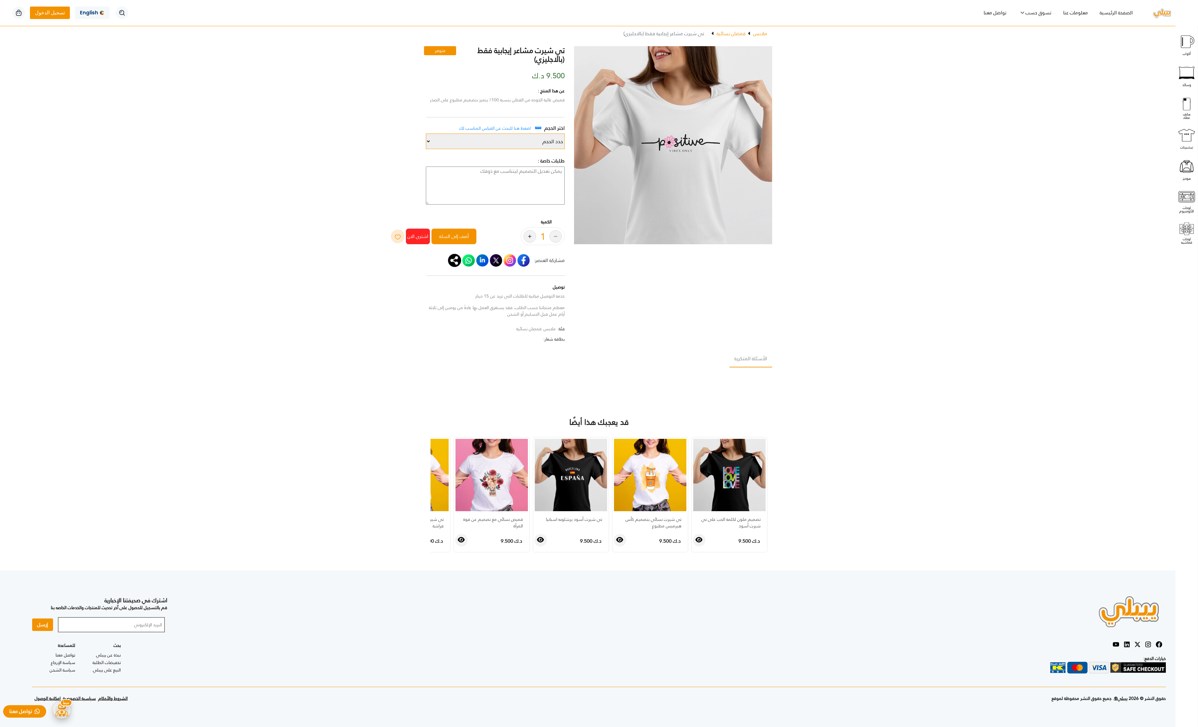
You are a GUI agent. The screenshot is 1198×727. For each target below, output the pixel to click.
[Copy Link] (454, 260)
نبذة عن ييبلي (108, 655)
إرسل (42, 624)
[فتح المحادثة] (62, 710)
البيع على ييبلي (107, 670)
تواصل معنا (995, 12)
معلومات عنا (1075, 12)
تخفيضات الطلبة (107, 662)
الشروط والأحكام (113, 698)
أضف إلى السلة (454, 236)
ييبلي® (1120, 698)
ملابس (760, 33)
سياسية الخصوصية (79, 698)
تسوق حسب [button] (1037, 12)
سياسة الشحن (62, 670)
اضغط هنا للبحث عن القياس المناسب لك (495, 128)
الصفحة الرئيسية (1113, 12)
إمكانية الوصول (48, 698)
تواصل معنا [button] (22, 711)
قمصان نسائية (731, 33)
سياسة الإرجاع (63, 662)
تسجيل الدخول (50, 12)
